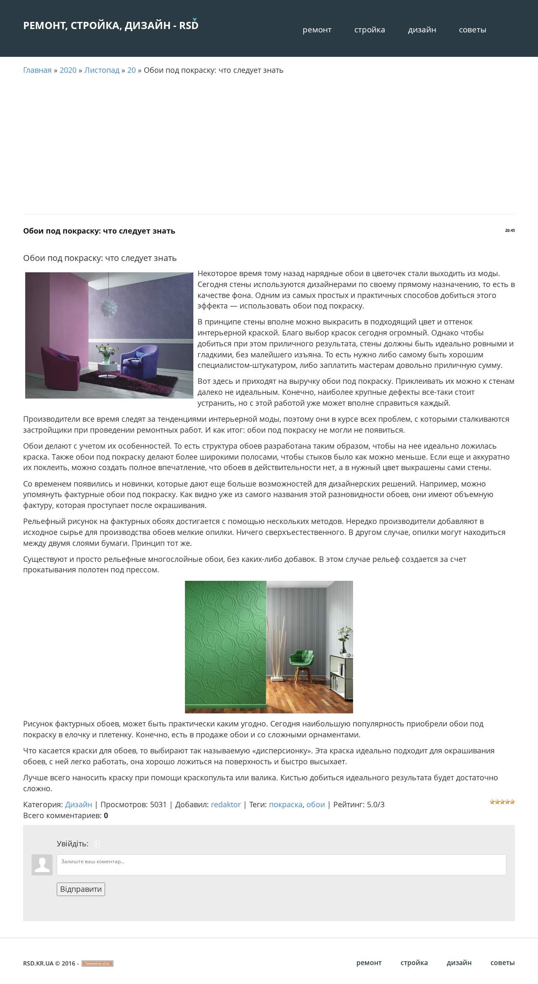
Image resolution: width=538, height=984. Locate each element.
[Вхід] (97, 844)
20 (131, 70)
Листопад (101, 70)
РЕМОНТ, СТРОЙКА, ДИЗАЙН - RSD (111, 25)
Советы (473, 29)
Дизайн (422, 29)
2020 (68, 70)
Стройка (369, 29)
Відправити (81, 889)
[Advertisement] (269, 145)
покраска (286, 804)
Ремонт (317, 29)
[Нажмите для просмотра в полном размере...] (269, 646)
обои (315, 804)
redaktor (226, 804)
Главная (37, 70)
